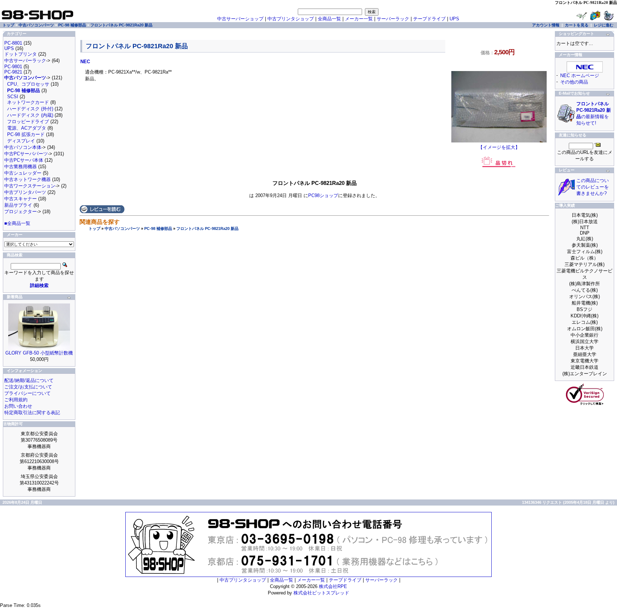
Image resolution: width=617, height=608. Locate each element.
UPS (454, 18)
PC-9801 (13, 66)
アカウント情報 (546, 25)
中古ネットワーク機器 (27, 179)
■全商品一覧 (17, 223)
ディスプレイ (21, 141)
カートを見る (576, 25)
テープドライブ (429, 18)
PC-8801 (13, 43)
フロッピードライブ (28, 121)
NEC (85, 61)
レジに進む (603, 25)
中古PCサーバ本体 (23, 160)
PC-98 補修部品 (158, 228)
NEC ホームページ (579, 75)
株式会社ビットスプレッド (321, 593)
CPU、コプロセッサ (28, 84)
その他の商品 (574, 82)
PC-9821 (13, 72)
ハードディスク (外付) (30, 108)
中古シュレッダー (22, 173)
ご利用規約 (15, 399)
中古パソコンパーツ (122, 228)
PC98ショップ (323, 195)
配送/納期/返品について (29, 380)
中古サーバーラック (25, 60)
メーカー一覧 (359, 18)
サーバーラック (393, 18)
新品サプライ (18, 205)
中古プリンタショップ (290, 18)
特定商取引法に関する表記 (32, 412)
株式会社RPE (333, 586)
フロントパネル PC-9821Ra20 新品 (207, 228)
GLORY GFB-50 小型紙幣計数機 (39, 353)
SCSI (12, 96)
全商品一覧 (329, 18)
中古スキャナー (20, 198)
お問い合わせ (18, 406)
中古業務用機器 (20, 166)
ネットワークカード (28, 102)
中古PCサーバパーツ (26, 153)
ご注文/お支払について (28, 387)
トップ (94, 228)
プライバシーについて (27, 393)
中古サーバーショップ (240, 18)
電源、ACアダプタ (26, 128)
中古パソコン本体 (22, 147)
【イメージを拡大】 (499, 147)
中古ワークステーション (29, 186)
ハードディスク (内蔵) (30, 115)
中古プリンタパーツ (25, 192)
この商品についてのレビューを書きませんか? (592, 187)
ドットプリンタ (20, 54)
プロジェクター (20, 211)
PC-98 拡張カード (26, 134)
